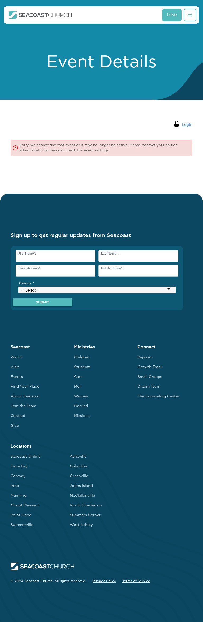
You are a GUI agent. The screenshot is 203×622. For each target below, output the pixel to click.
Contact (18, 416)
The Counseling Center (158, 396)
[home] (40, 15)
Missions (82, 416)
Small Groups (149, 377)
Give (172, 15)
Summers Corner (85, 515)
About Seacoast (25, 396)
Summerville (22, 525)
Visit (15, 367)
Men (78, 387)
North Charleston (86, 505)
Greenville (79, 476)
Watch (17, 357)
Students (82, 367)
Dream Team (148, 387)
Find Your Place (25, 387)
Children (82, 357)
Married (81, 406)
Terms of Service (136, 581)
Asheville (78, 457)
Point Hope (21, 515)
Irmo (15, 486)
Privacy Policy (104, 581)
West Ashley (81, 525)
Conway (18, 476)
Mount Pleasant (25, 505)
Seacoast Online (25, 457)
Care (78, 377)
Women (81, 396)
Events (17, 377)
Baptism (145, 357)
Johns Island (81, 486)
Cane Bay (19, 466)
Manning (18, 496)
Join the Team (23, 406)
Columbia (78, 466)
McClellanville (82, 496)
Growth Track (150, 367)
